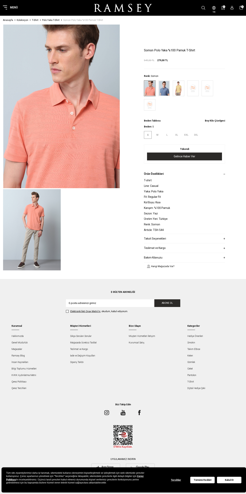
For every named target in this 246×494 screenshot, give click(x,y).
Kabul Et (229, 480)
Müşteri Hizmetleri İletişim (142, 336)
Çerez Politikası (19, 381)
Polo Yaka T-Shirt (51, 20)
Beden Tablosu (152, 120)
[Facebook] (139, 413)
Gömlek (191, 362)
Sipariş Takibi (77, 362)
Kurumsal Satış (136, 342)
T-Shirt (35, 20)
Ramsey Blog (18, 355)
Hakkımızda (18, 336)
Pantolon (191, 375)
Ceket (190, 368)
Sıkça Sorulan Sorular (80, 336)
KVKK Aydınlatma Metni (24, 375)
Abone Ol (167, 303)
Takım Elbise (193, 349)
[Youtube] (123, 413)
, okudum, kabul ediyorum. (99, 311)
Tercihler (176, 480)
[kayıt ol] (232, 8)
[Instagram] (107, 413)
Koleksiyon (22, 20)
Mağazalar (17, 349)
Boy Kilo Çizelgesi (215, 120)
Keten (190, 355)
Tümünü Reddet (202, 480)
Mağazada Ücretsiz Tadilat (83, 342)
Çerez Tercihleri (19, 388)
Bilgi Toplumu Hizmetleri (24, 368)
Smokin (191, 342)
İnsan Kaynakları (20, 362)
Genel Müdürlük (20, 342)
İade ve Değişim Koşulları (82, 355)
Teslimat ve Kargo (79, 349)
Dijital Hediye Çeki (196, 388)
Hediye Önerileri (195, 336)
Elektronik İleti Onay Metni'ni (85, 311)
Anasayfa (8, 20)
